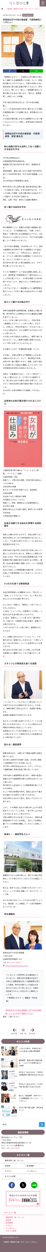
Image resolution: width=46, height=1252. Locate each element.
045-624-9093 (13, 1148)
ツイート (23, 70)
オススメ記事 (10, 1176)
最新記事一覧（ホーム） (15, 1160)
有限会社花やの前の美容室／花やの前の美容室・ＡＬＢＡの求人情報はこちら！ (23, 1012)
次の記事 (32, 1031)
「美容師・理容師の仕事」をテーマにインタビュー (20, 1242)
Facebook (12, 1185)
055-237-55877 (14, 962)
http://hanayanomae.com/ (16, 965)
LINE (34, 1185)
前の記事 (14, 1031)
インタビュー (27, 15)
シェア (9, 70)
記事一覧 (23, 1033)
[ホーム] (2, 9)
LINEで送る (36, 70)
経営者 (7, 1165)
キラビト (8, 1171)
